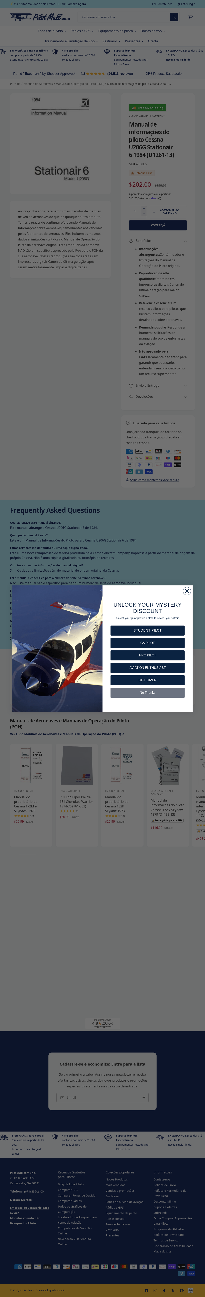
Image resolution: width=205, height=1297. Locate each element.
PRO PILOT (147, 655)
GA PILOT (147, 643)
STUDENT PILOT (148, 630)
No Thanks (147, 692)
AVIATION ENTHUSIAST (148, 667)
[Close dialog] (187, 591)
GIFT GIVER (148, 680)
